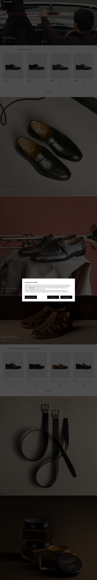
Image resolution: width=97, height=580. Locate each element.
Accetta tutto (66, 297)
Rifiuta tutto (53, 297)
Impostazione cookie (31, 297)
